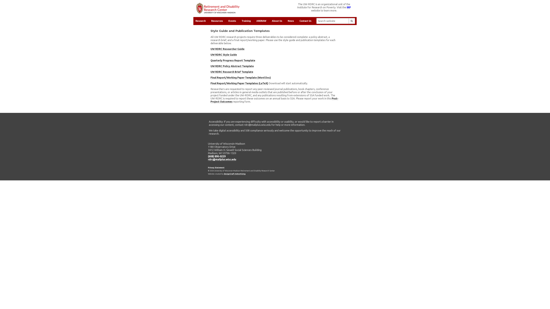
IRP (349, 7)
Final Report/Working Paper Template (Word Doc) (241, 77)
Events (232, 21)
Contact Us (305, 21)
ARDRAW (261, 21)
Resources (217, 21)
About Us (277, 21)
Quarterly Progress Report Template (233, 60)
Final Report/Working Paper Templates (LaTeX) (239, 83)
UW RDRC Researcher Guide (227, 48)
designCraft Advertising (234, 174)
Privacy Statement (216, 168)
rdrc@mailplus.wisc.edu (222, 159)
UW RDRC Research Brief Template (232, 71)
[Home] (234, 8)
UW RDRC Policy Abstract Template (232, 66)
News (291, 21)
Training (246, 21)
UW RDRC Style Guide (224, 54)
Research (201, 21)
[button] (351, 21)
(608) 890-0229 (217, 156)
